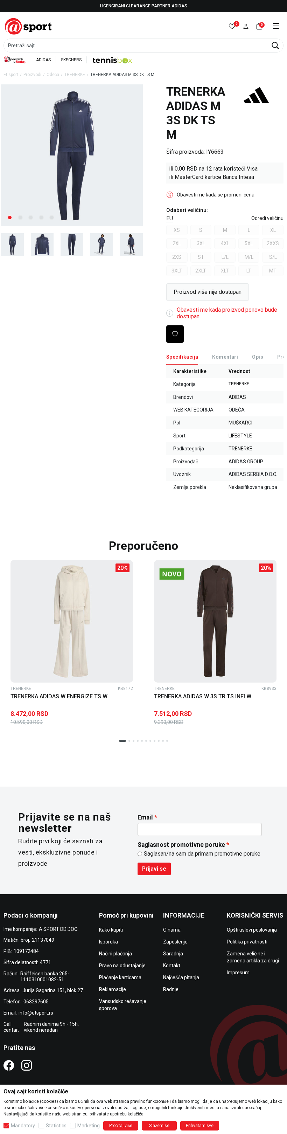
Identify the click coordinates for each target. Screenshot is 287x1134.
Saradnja (173, 953)
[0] (232, 26)
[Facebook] (9, 1065)
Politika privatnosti (247, 942)
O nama (172, 930)
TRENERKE (74, 74)
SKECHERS (71, 59)
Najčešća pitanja (181, 977)
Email (145, 817)
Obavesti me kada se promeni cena (215, 195)
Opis (257, 357)
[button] (246, 26)
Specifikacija (182, 357)
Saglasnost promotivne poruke (181, 844)
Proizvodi (32, 74)
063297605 (36, 1001)
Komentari (225, 357)
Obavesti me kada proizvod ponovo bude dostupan (227, 313)
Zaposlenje (175, 942)
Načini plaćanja (115, 953)
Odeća (53, 74)
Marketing (88, 1125)
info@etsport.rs (36, 1013)
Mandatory (23, 1125)
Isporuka (108, 942)
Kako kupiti (111, 930)
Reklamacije (112, 989)
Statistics (56, 1125)
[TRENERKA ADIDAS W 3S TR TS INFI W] (215, 621)
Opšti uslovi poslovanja (252, 930)
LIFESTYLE (240, 435)
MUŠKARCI (240, 423)
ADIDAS (43, 59)
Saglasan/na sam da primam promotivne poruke (202, 853)
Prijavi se (154, 868)
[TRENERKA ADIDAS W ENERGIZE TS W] (71, 621)
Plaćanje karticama (120, 977)
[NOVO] (184, 574)
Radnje (170, 989)
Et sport (11, 74)
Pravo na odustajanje (122, 965)
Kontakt (171, 965)
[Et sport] (29, 25)
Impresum (238, 972)
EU (169, 218)
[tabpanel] (72, 155)
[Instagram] (26, 1065)
